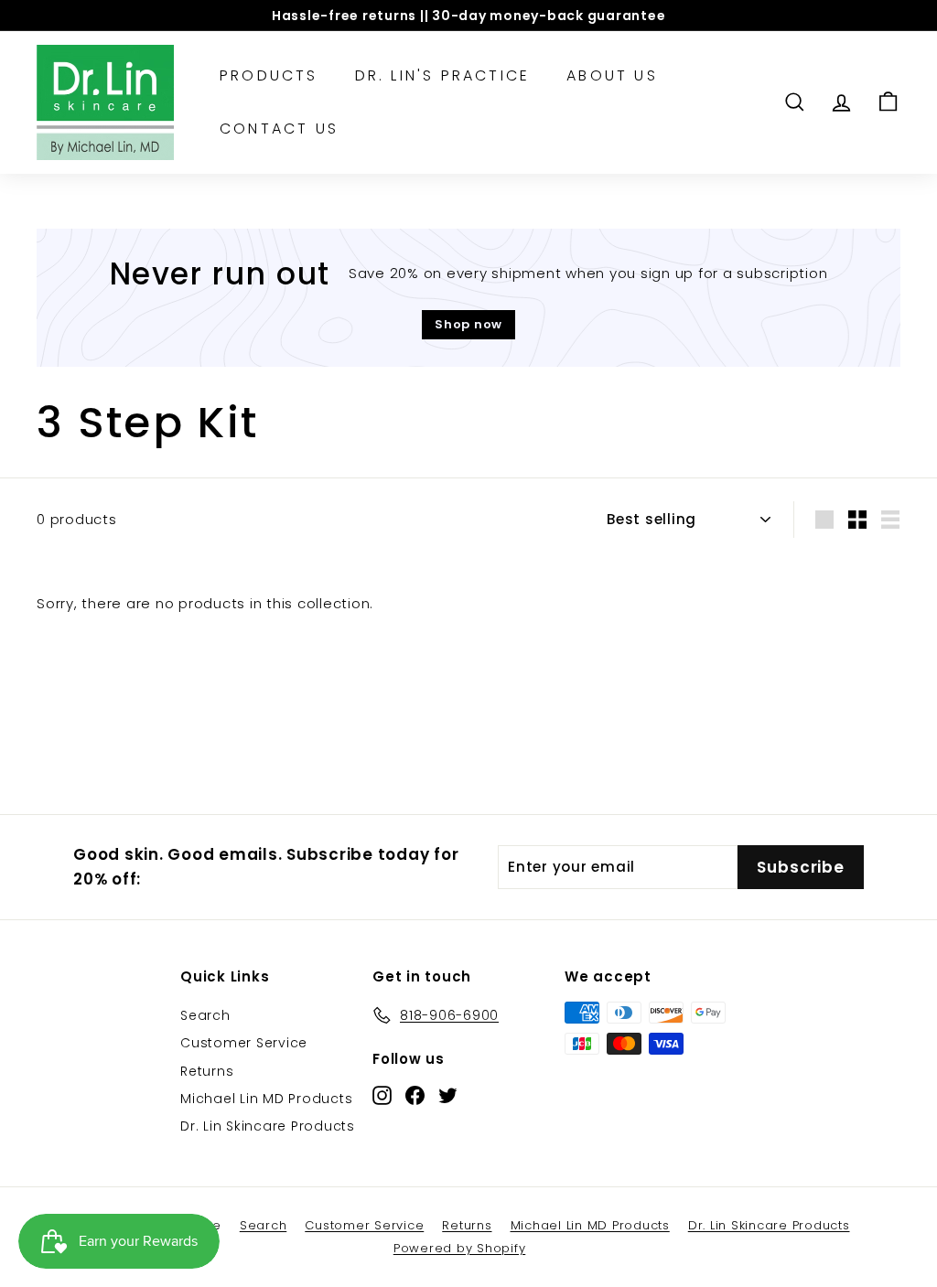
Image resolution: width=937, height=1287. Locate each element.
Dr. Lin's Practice (443, 75)
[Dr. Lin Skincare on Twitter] (448, 1094)
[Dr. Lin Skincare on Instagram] (382, 1094)
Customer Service (243, 1043)
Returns (206, 1071)
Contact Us (279, 128)
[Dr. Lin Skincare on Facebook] (415, 1094)
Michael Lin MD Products (266, 1098)
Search (205, 1015)
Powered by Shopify (459, 1248)
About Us (612, 75)
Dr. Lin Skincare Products (267, 1126)
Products (269, 75)
